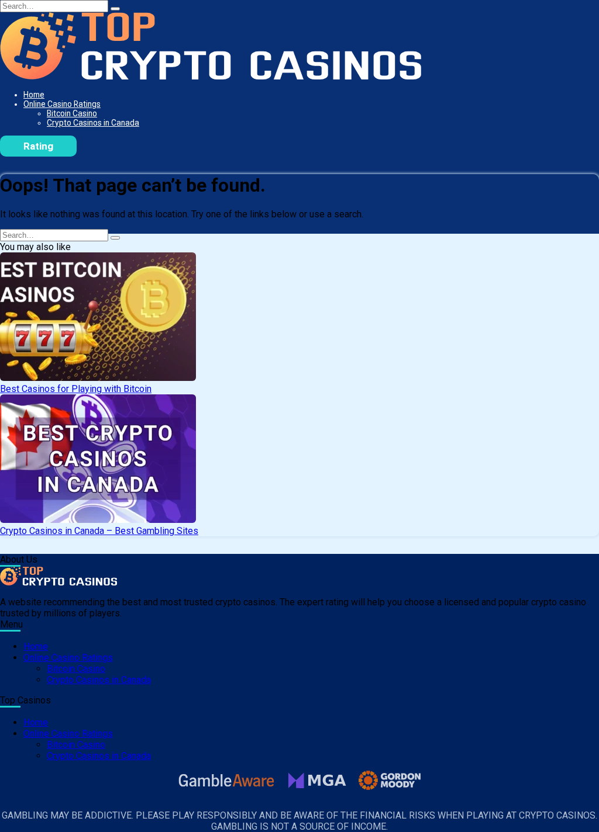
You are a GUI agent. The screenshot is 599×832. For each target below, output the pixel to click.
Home (33, 94)
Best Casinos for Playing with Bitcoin (76, 388)
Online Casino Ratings (62, 104)
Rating (38, 146)
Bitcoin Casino (72, 113)
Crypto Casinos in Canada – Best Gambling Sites (99, 530)
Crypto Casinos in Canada (93, 122)
